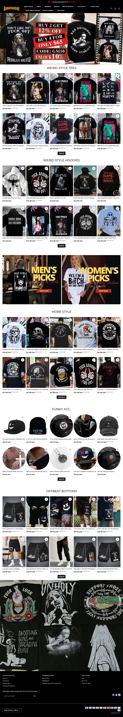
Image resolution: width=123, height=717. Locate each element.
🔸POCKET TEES (94, 6)
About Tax (84, 681)
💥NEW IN (56, 6)
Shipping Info (45, 681)
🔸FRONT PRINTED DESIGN (32, 10)
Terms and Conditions (9, 686)
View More (61, 397)
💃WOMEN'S (47, 6)
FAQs (83, 678)
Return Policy (45, 678)
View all (61, 153)
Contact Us (6, 681)
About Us (5, 678)
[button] (111, 8)
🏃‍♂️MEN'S (38, 6)
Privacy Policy (6, 683)
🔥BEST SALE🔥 (28, 6)
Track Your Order (86, 683)
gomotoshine (117, 713)
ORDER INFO (61, 10)
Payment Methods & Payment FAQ (51, 683)
